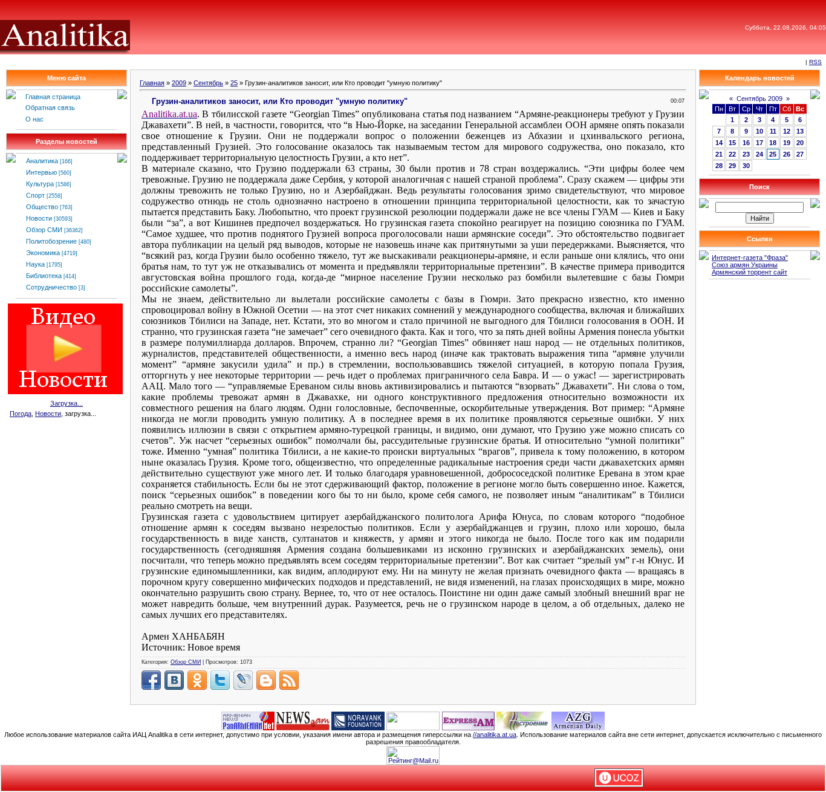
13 (800, 131)
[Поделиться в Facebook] (151, 680)
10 (759, 131)
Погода (20, 413)
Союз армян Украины (745, 264)
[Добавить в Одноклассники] (197, 680)
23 (746, 154)
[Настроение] (523, 720)
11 (773, 131)
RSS (815, 62)
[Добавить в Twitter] (220, 680)
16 (746, 142)
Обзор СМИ (44, 229)
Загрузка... (66, 403)
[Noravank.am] (358, 720)
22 (732, 154)
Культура (40, 183)
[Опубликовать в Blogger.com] (266, 680)
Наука (35, 264)
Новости (39, 218)
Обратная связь (50, 107)
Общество (42, 206)
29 (732, 165)
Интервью (41, 172)
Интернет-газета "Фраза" (750, 257)
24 (759, 154)
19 (786, 142)
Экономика (43, 252)
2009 (179, 82)
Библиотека (44, 275)
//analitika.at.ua (494, 734)
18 (772, 142)
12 (786, 131)
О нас (34, 119)
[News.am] (303, 720)
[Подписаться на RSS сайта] (289, 680)
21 (719, 154)
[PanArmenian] (248, 720)
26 (786, 154)
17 (759, 142)
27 (800, 154)
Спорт (35, 195)
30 (746, 165)
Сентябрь (208, 82)
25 (234, 82)
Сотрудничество (51, 287)
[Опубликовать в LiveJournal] (243, 680)
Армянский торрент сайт (749, 272)
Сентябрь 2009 (759, 98)
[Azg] (578, 720)
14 (719, 142)
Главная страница (52, 96)
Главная (152, 82)
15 (732, 142)
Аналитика (42, 160)
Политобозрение (51, 241)
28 (719, 165)
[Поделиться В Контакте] (174, 680)
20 (800, 142)
